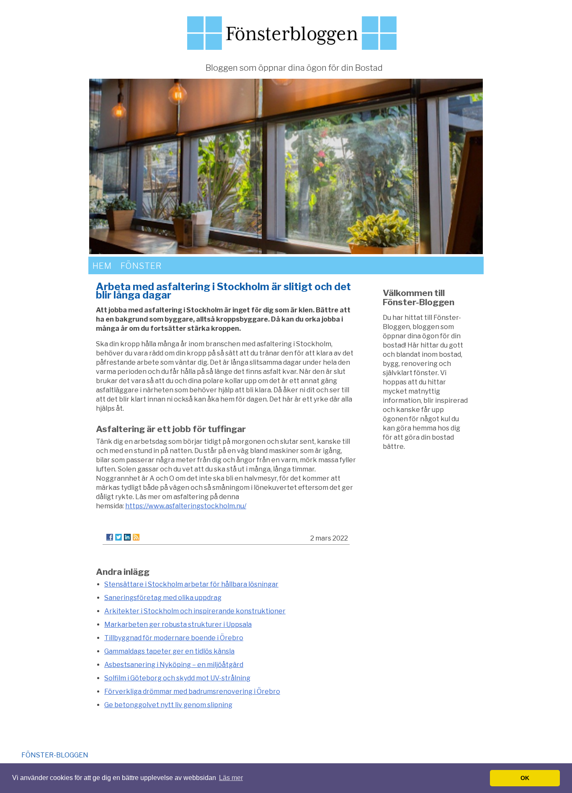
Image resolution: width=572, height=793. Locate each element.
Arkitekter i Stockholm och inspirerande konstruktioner (195, 611)
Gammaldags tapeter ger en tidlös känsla (169, 651)
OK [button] (524, 778)
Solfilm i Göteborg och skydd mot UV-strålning (177, 678)
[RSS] (136, 537)
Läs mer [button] (231, 777)
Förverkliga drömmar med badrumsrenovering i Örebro (192, 691)
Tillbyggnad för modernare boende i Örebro (173, 638)
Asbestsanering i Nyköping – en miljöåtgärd (173, 665)
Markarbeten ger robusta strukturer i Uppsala (178, 624)
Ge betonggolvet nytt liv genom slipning (168, 705)
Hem (102, 266)
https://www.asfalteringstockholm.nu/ (185, 506)
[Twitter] (118, 537)
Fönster (141, 266)
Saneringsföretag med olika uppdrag (163, 598)
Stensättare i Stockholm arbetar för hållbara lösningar (191, 584)
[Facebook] (109, 537)
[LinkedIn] (127, 537)
